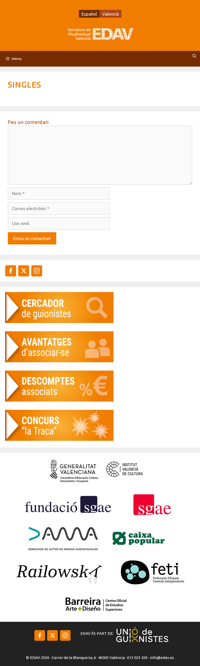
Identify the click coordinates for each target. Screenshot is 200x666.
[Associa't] (59, 360)
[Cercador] (59, 321)
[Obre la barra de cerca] (194, 56)
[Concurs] (59, 439)
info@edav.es (162, 657)
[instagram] (23, 270)
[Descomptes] (59, 399)
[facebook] (10, 270)
